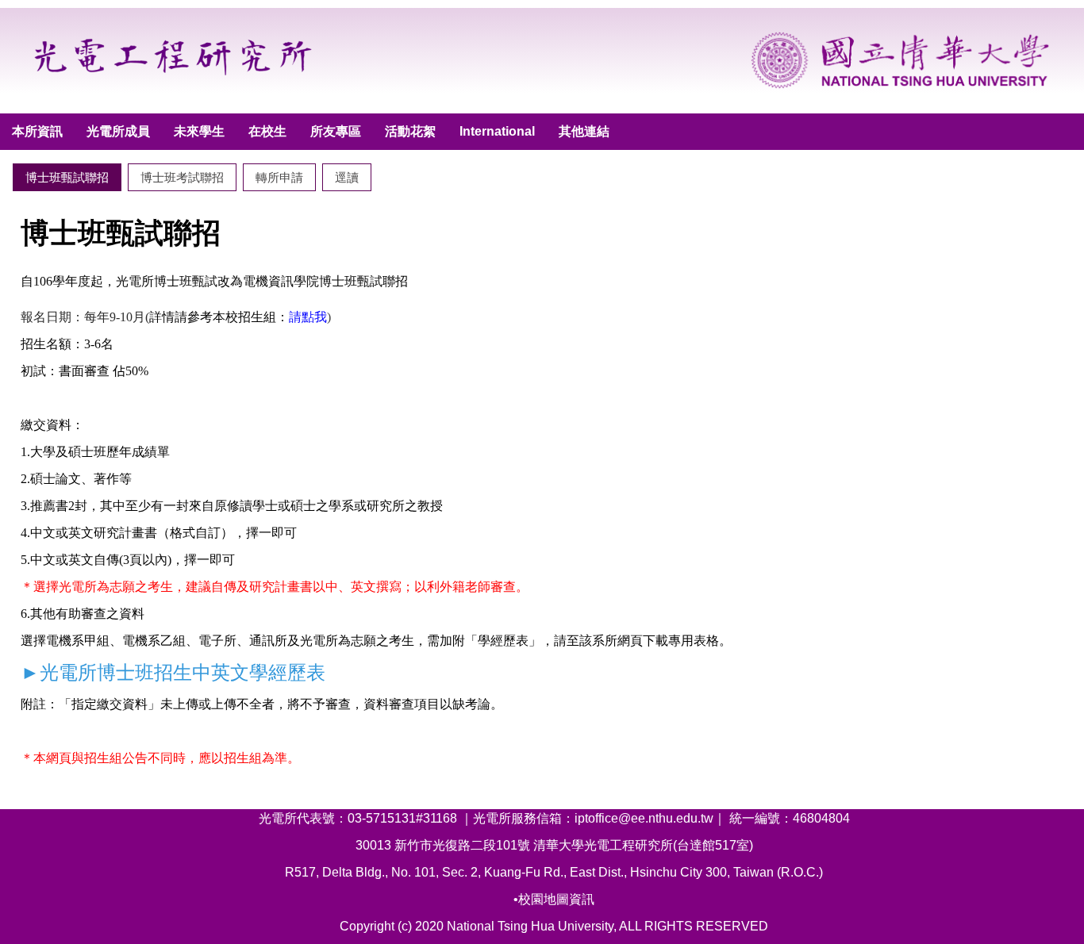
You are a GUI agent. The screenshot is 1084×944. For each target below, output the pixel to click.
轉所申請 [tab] (279, 177)
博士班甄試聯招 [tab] (67, 177)
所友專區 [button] (335, 131)
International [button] (497, 131)
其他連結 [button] (584, 131)
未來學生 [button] (199, 131)
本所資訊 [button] (37, 131)
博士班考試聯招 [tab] (182, 177)
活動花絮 (410, 131)
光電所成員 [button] (118, 131)
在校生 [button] (267, 131)
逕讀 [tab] (347, 177)
